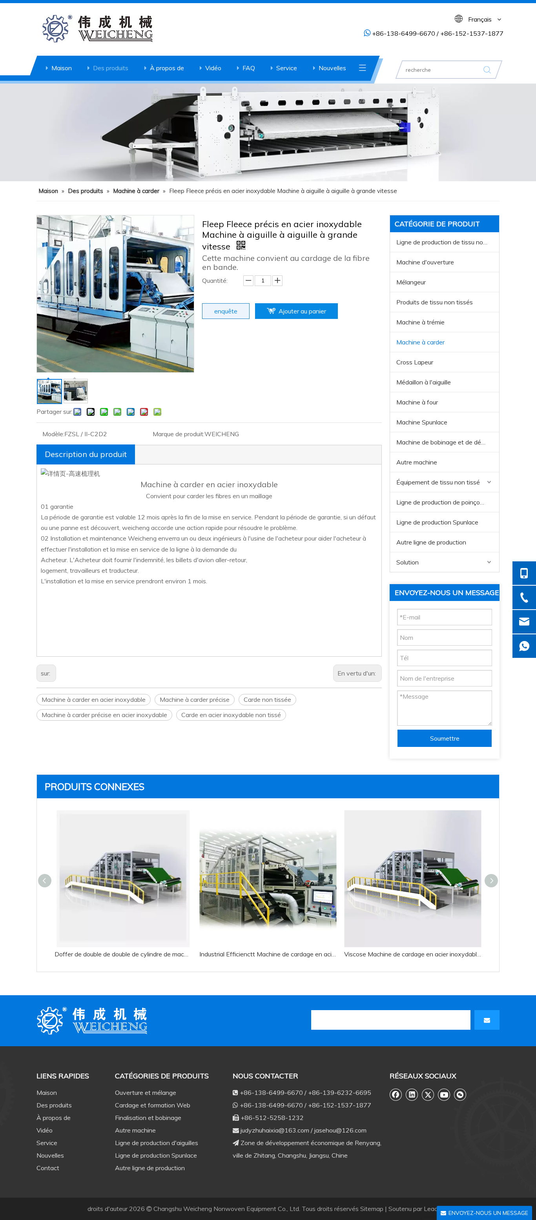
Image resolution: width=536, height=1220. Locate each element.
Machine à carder (420, 342)
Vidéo (213, 68)
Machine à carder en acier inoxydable (94, 699)
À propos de (167, 68)
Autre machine (416, 462)
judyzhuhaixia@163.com (275, 1130)
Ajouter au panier (302, 311)
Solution (407, 562)
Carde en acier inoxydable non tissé (231, 715)
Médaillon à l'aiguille (423, 382)
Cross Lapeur (414, 362)
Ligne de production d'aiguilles (156, 1143)
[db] (93, 1020)
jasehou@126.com (340, 1130)
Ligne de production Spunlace (437, 522)
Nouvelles (332, 68)
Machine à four (417, 402)
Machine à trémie (420, 322)
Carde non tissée (267, 699)
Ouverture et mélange (145, 1092)
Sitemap (371, 1209)
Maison (61, 68)
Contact (47, 1168)
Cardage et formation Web (152, 1105)
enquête (225, 311)
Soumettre (444, 738)
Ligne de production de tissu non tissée (447, 242)
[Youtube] (444, 1094)
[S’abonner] (487, 1020)
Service (286, 68)
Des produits (110, 68)
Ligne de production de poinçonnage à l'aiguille (447, 502)
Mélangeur (411, 282)
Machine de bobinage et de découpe (447, 442)
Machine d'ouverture (425, 262)
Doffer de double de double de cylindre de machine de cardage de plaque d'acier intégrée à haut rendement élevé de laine (123, 954)
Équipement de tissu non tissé (438, 482)
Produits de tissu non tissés (434, 302)
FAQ (248, 68)
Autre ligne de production (431, 542)
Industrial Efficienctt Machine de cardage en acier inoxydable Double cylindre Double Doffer (267, 954)
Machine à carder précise (195, 699)
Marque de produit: (178, 434)
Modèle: (53, 434)
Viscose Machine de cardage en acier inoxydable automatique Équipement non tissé (412, 954)
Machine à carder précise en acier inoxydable (104, 715)
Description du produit (86, 454)
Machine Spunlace (421, 422)
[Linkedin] (412, 1094)
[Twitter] (428, 1094)
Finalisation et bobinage (148, 1118)
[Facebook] (396, 1094)
